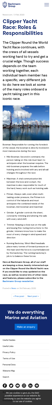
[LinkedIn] (30, 385)
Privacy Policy (9, 352)
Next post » (33, 296)
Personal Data (9, 364)
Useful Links (8, 346)
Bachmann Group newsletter (18, 281)
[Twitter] (11, 385)
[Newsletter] (37, 385)
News (13, 288)
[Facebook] (5, 385)
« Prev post (18, 296)
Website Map (9, 370)
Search (6, 377)
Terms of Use (9, 358)
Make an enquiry (26, 326)
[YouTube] (17, 385)
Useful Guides (9, 340)
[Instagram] (24, 385)
